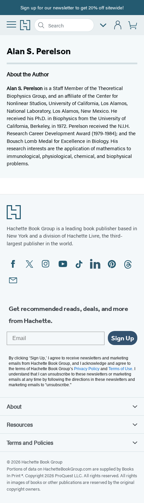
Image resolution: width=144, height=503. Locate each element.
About (14, 406)
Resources (20, 424)
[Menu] (11, 24)
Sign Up (122, 338)
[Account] (118, 25)
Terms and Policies (30, 442)
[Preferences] (103, 25)
